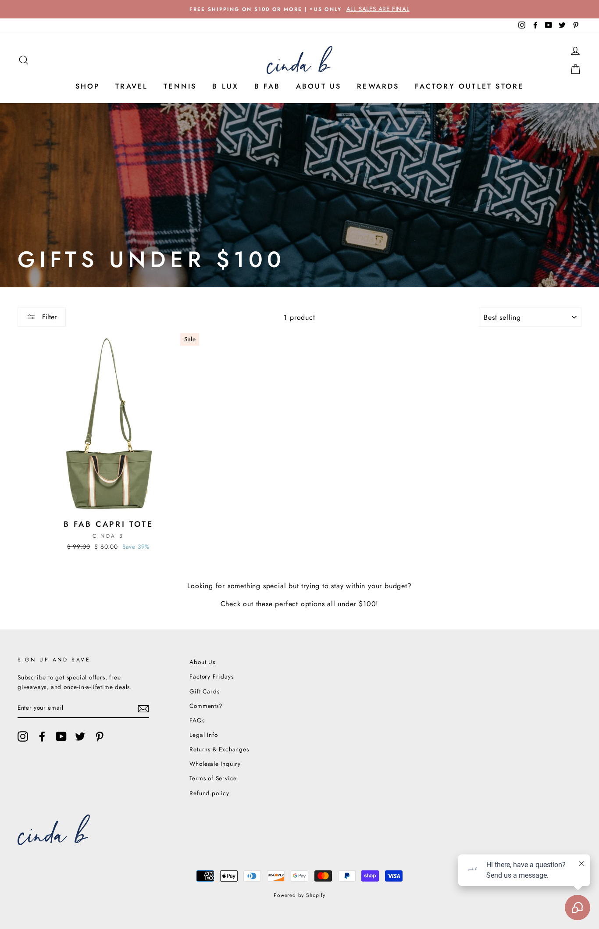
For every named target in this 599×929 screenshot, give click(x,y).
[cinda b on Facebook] (42, 736)
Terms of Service (213, 778)
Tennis (180, 86)
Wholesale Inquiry (215, 763)
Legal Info (203, 734)
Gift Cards (204, 691)
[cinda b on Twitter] (80, 736)
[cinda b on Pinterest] (99, 736)
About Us (319, 86)
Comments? (205, 705)
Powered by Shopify (299, 895)
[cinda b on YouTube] (61, 736)
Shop (87, 86)
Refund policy (209, 793)
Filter (48, 317)
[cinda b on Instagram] (23, 736)
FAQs (196, 720)
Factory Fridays (211, 676)
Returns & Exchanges (219, 749)
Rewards (378, 86)
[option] (299, 9)
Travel (131, 86)
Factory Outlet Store (469, 86)
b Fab (267, 86)
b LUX (225, 86)
